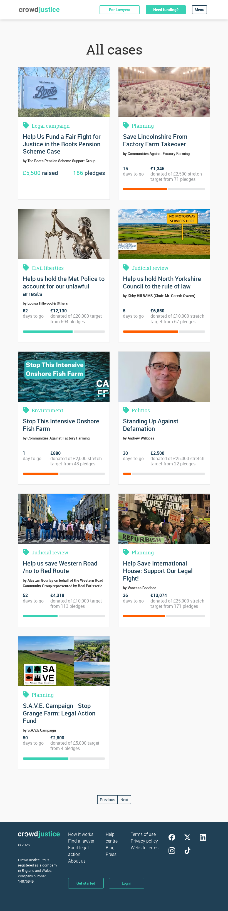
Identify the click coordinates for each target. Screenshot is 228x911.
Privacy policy (144, 841)
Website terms (144, 848)
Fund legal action (78, 851)
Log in (126, 883)
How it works (80, 834)
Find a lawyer (81, 841)
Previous (107, 799)
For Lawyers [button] (119, 9)
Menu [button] (199, 9)
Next (124, 799)
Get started (85, 883)
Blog (110, 848)
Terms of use (143, 834)
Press (111, 854)
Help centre (112, 837)
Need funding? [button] (166, 9)
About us (77, 861)
